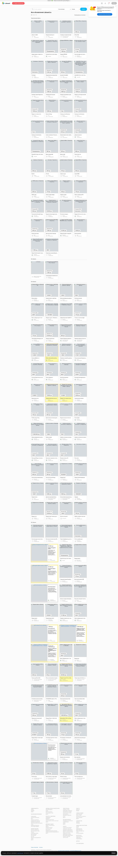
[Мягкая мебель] (37, 290)
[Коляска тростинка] (37, 225)
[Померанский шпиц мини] (51, 86)
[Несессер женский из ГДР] (80, 571)
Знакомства (79, 820)
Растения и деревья (79, 833)
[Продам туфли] (37, 610)
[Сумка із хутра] (66, 165)
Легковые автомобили (35, 819)
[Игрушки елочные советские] (66, 409)
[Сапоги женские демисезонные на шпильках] (37, 469)
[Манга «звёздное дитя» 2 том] (37, 309)
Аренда (32, 809)
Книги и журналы (79, 814)
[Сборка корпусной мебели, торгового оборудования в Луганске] (80, 670)
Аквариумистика (79, 828)
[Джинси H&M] (66, 146)
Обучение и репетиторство (68, 830)
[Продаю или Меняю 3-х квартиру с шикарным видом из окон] (44, 653)
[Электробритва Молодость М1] (37, 330)
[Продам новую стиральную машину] (51, 508)
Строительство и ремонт (67, 827)
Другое (32, 839)
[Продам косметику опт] (51, 26)
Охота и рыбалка (79, 817)
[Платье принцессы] (51, 369)
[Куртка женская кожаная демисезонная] (51, 409)
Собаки (77, 826)
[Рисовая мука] (37, 768)
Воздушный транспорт (35, 825)
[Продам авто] (80, 650)
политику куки (20, 853)
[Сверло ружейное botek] (37, 670)
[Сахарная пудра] (37, 788)
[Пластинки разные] (44, 593)
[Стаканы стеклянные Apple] (80, 309)
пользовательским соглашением (63, 850)
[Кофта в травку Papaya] (51, 186)
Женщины (78, 823)
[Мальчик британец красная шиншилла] (66, 489)
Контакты (41, 847)
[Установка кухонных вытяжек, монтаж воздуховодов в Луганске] (37, 690)
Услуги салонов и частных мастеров (52, 820)
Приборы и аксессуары (50, 819)
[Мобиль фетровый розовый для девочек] (51, 350)
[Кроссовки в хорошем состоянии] (51, 450)
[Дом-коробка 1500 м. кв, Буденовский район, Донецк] (66, 710)
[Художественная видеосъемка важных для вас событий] (51, 206)
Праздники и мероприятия (67, 829)
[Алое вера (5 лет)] (44, 634)
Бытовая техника (49, 828)
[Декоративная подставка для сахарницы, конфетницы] (80, 729)
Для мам (32, 836)
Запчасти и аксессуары (35, 817)
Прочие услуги (65, 837)
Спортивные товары (34, 833)
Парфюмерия (48, 817)
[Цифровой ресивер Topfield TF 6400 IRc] (66, 309)
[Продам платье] (37, 489)
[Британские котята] (37, 390)
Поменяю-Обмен (79, 838)
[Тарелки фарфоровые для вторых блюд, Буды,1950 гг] (66, 531)
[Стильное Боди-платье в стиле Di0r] (37, 369)
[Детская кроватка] (80, 225)
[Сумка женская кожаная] (80, 390)
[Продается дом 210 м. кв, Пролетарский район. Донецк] (66, 670)
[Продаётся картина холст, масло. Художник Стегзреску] (66, 610)
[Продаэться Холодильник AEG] (80, 86)
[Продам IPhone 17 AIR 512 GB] (51, 710)
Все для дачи (48, 829)
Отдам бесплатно (79, 836)
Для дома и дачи (49, 824)
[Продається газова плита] (37, 106)
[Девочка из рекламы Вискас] (51, 489)
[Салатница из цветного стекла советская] (51, 729)
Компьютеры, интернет (67, 834)
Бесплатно (78, 835)
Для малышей (33, 835)
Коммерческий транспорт (35, 820)
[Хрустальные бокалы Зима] (80, 690)
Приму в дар (78, 837)
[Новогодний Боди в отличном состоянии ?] (37, 450)
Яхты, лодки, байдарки (35, 826)
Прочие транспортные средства (36, 823)
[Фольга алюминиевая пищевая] (51, 670)
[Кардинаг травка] (66, 186)
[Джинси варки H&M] (51, 146)
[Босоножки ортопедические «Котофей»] (80, 369)
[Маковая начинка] (66, 768)
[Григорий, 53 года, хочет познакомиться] (37, 146)
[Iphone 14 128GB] (37, 26)
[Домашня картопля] (80, 127)
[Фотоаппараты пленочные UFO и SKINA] (66, 729)
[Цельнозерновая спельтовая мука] (66, 788)
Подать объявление (34, 847)
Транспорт (33, 816)
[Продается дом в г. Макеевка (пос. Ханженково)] (51, 309)
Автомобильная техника (67, 811)
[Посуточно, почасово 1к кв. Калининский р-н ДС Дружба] (80, 590)
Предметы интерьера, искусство (51, 830)
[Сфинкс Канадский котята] (44, 553)
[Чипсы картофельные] (80, 768)
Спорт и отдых (78, 815)
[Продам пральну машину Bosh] (51, 67)
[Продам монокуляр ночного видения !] (51, 390)
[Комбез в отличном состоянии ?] (80, 429)
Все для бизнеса (67, 819)
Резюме (77, 810)
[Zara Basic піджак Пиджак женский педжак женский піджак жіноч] (37, 86)
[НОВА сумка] (37, 186)
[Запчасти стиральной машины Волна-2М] (65, 590)
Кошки (77, 827)
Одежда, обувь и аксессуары (52, 808)
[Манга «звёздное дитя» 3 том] (80, 710)
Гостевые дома (80, 843)
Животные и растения (81, 825)
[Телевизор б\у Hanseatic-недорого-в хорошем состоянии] (37, 206)
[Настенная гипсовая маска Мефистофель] (51, 531)
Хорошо (113, 853)
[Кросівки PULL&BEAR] (66, 67)
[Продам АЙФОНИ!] (66, 46)
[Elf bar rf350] (80, 26)
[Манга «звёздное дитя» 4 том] (80, 610)
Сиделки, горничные (66, 836)
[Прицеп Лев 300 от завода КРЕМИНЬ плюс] (66, 225)
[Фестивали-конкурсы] (66, 206)
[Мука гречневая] (51, 788)
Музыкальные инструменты (81, 816)
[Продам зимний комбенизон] (80, 469)
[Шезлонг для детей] (66, 508)
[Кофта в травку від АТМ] (80, 186)
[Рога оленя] (80, 450)
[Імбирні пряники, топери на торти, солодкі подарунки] (37, 46)
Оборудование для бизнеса (68, 820)
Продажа (32, 810)
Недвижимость (34, 808)
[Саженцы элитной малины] (66, 106)
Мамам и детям (34, 828)
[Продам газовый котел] (51, 330)
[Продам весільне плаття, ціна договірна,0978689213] (80, 206)
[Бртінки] (37, 165)
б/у (36, 14)
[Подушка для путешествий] (37, 710)
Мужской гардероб (49, 811)
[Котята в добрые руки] (80, 531)
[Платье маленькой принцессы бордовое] (80, 350)
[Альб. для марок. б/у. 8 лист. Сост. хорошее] (80, 46)
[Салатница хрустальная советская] (37, 531)
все (31, 14)
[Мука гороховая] (80, 749)
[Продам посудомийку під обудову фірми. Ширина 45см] (66, 86)
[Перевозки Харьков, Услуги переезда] (80, 330)
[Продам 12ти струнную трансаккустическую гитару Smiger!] (66, 390)
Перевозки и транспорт (67, 828)
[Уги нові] (51, 165)
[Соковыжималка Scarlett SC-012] (51, 267)
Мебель (47, 826)
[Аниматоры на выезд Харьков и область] (51, 245)
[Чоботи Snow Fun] (80, 146)
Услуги (32, 824)
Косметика (47, 818)
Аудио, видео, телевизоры (67, 810)
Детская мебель (34, 834)
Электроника (66, 808)
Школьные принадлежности (36, 837)
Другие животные (79, 829)
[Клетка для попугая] (80, 290)
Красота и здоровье (50, 816)
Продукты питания (49, 827)
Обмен (32, 811)
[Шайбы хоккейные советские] (80, 508)
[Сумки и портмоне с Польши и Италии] (51, 127)
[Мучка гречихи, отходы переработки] (51, 768)
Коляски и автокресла (35, 829)
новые (34, 14)
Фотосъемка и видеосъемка (68, 835)
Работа (78, 808)
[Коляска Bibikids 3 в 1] (37, 350)
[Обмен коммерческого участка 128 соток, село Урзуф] (37, 429)
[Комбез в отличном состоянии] (66, 429)
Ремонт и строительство (50, 825)
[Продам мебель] (80, 550)
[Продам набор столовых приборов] (37, 729)
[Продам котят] (37, 508)
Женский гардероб (49, 809)
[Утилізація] (37, 67)
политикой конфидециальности (75, 850)
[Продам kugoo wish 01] (51, 610)
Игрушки (32, 832)
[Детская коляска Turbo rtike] (51, 225)
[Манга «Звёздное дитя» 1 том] (65, 650)
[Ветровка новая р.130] (66, 450)
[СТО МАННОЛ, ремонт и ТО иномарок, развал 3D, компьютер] (51, 690)
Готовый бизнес (66, 821)
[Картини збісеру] (51, 106)
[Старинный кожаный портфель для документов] (65, 571)
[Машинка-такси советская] (65, 749)
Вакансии (78, 809)
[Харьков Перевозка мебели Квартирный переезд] (66, 330)
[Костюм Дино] (80, 409)
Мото (32, 818)
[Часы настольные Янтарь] (51, 469)
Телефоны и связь (66, 809)
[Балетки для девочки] (66, 369)
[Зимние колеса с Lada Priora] (51, 290)
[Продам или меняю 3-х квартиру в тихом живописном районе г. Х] (73, 634)
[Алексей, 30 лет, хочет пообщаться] (51, 46)
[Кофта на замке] (51, 429)
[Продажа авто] (66, 469)
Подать (18, 3)
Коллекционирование (36, 814)
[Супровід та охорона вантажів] (66, 26)
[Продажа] (80, 489)
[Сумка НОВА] (80, 165)
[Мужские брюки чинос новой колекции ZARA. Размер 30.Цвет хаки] (66, 127)
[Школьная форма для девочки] (66, 290)
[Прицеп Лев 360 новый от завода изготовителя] (37, 245)
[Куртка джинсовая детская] (66, 690)
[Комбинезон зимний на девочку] (66, 350)
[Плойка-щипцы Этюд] (37, 409)
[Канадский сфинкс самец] (44, 574)
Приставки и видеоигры (67, 815)
